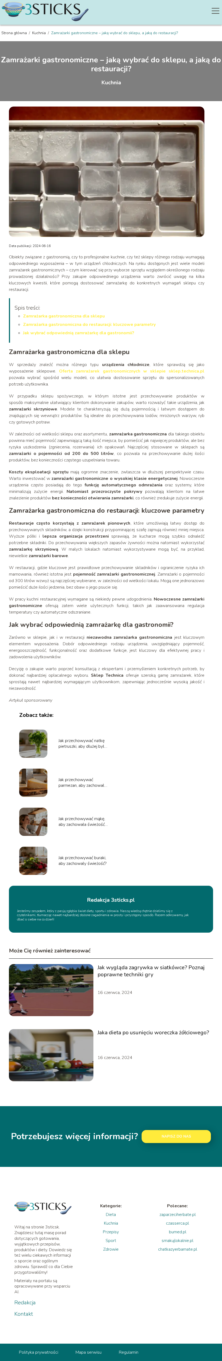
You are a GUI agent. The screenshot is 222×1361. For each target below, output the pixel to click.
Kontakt (23, 1314)
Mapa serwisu (89, 1352)
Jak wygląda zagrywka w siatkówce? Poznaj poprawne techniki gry (150, 971)
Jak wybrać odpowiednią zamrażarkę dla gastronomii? (78, 333)
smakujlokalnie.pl (177, 1241)
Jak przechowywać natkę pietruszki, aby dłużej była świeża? (82, 743)
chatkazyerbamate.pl (177, 1249)
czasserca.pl (177, 1223)
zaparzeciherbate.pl (177, 1215)
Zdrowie (111, 1249)
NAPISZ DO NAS (176, 1136)
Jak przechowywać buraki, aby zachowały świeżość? (82, 860)
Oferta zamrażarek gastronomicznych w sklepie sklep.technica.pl (131, 371)
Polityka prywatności (38, 1352)
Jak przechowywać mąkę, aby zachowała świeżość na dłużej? (81, 821)
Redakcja (25, 1302)
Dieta (111, 1215)
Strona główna (14, 33)
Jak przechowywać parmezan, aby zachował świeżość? (81, 782)
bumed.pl (177, 1232)
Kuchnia (39, 33)
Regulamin (128, 1352)
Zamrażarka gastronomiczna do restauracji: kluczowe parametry (89, 325)
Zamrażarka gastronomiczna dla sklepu (64, 316)
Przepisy (111, 1232)
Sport (111, 1241)
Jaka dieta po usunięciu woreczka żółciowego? (153, 1032)
